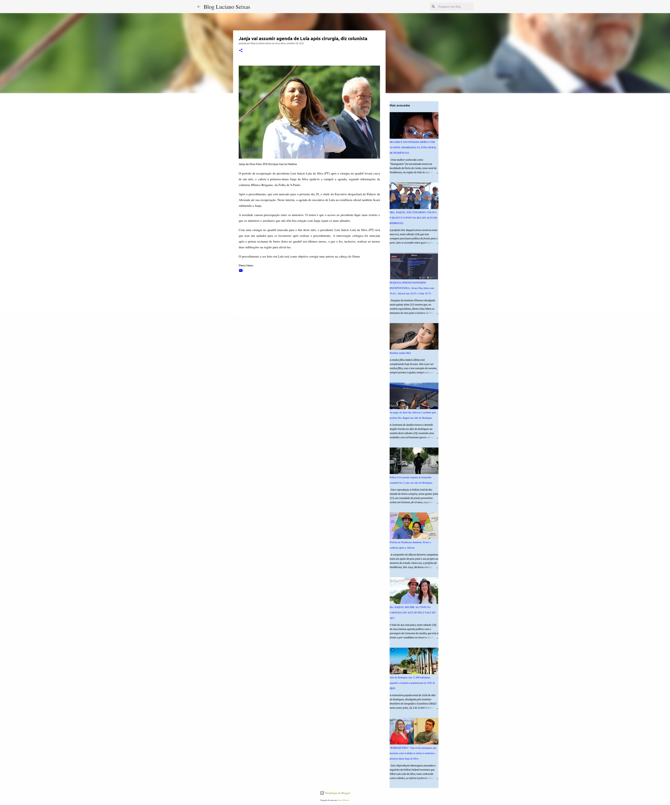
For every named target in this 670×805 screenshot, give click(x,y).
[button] (241, 50)
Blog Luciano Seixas (227, 6)
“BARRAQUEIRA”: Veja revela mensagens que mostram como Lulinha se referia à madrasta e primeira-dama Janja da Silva (413, 753)
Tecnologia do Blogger (337, 793)
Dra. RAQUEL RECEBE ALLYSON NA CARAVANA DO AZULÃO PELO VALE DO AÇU (413, 612)
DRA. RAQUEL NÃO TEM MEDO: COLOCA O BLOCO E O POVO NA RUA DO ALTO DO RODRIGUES (413, 218)
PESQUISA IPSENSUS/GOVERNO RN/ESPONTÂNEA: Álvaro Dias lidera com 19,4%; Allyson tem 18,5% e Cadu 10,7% (412, 288)
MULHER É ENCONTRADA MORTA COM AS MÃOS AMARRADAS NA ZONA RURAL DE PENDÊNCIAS (413, 147)
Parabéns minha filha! (400, 353)
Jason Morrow (343, 800)
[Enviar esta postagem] (241, 272)
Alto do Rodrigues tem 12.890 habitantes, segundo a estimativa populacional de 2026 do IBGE (412, 683)
